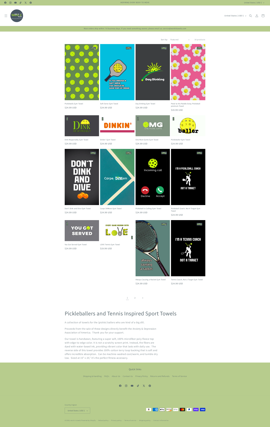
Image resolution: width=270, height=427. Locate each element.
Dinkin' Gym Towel (107, 140)
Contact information (161, 420)
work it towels (75, 421)
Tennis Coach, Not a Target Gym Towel (187, 280)
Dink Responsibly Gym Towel (76, 140)
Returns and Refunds (159, 376)
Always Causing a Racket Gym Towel (151, 280)
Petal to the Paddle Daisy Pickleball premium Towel (185, 105)
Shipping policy (145, 420)
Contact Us (128, 376)
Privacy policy (116, 420)
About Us (116, 376)
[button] (6, 16)
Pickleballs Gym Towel (74, 104)
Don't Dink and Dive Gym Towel (78, 208)
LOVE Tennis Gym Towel (110, 244)
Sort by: (164, 39)
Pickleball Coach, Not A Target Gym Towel (185, 209)
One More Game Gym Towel (147, 140)
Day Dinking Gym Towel (145, 104)
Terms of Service (179, 376)
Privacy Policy (141, 376)
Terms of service (130, 420)
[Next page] (143, 298)
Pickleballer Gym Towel (180, 140)
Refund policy (103, 420)
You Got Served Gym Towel (76, 244)
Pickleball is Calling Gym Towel (148, 208)
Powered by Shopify (88, 421)
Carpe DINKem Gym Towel (111, 208)
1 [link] (127, 297)
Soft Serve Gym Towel (109, 104)
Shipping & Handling (92, 376)
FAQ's (106, 376)
